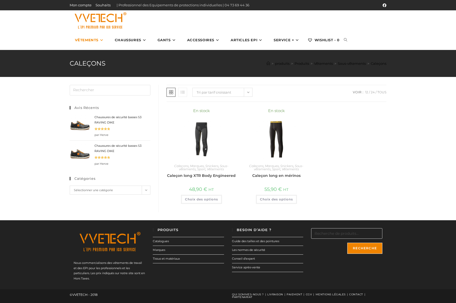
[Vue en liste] (182, 92)
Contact (356, 294)
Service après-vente (246, 267)
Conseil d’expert (243, 258)
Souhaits (103, 5)
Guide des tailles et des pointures (255, 241)
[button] (218, 113)
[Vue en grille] (171, 92)
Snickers (211, 166)
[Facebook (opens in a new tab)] (383, 5)
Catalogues (161, 241)
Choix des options (201, 199)
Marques (197, 166)
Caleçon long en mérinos (276, 175)
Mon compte (81, 5)
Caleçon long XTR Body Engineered (201, 175)
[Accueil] (268, 63)
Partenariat (242, 297)
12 (366, 92)
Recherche (365, 248)
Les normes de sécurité (248, 250)
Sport (201, 169)
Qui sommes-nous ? (248, 294)
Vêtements (215, 169)
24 (373, 92)
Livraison (275, 294)
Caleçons (378, 63)
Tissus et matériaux (166, 258)
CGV (309, 294)
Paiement (294, 294)
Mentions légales (331, 294)
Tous (381, 92)
